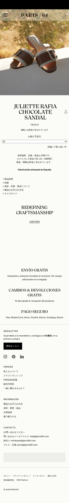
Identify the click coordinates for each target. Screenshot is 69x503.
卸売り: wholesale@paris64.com (20, 440)
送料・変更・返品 (12, 408)
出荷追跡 (8, 412)
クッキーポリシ (39, 476)
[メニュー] (6, 15)
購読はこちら (12, 346)
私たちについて (11, 371)
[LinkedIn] (22, 356)
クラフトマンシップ (13, 375)
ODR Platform (22, 480)
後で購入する (10, 416)
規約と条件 (52, 476)
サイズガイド (10, 193)
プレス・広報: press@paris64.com (21, 444)
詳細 (6, 182)
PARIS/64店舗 (10, 379)
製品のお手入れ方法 (14, 190)
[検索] (60, 15)
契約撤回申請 (9, 480)
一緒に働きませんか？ (14, 388)
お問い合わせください (14, 432)
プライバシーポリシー (22, 476)
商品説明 (8, 179)
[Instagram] (5, 356)
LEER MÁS (34, 221)
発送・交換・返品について (17, 186)
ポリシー (7, 476)
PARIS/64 (14, 489)
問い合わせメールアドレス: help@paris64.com (26, 436)
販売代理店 (9, 384)
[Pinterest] (13, 356)
